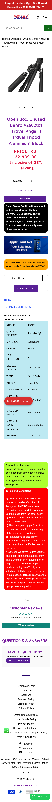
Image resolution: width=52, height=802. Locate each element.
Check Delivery (26, 288)
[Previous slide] (20, 108)
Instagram (27, 748)
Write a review (26, 625)
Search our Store (26, 686)
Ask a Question (19, 660)
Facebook (27, 743)
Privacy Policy (26, 723)
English (25, 772)
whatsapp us (21, 476)
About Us (26, 695)
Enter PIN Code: (18, 278)
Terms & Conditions (26, 737)
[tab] (9, 300)
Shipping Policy (26, 703)
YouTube (27, 752)
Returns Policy (26, 708)
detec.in (30, 779)
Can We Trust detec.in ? (26, 728)
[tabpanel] (26, 75)
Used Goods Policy (26, 719)
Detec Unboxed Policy (26, 715)
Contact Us (26, 690)
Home (5, 38)
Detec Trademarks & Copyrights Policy (26, 732)
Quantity (17, 181)
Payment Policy (26, 699)
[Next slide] (32, 108)
